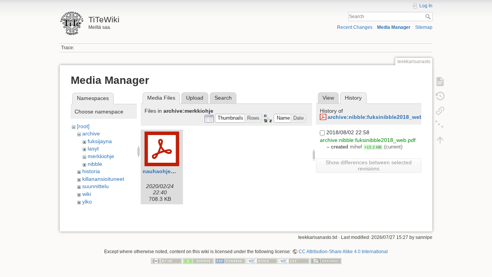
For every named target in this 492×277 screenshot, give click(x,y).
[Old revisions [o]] (440, 96)
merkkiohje (101, 156)
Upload (194, 98)
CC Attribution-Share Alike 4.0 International (343, 251)
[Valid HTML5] (262, 260)
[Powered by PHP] (230, 260)
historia (91, 171)
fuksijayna (100, 141)
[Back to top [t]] (440, 140)
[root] (83, 126)
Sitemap (423, 27)
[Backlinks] (440, 110)
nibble (95, 164)
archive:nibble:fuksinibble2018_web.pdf (380, 117)
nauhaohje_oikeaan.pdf (174, 171)
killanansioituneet (103, 179)
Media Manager (394, 27)
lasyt (93, 148)
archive (91, 133)
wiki (86, 194)
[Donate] (198, 260)
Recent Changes (354, 27)
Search (428, 16)
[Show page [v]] (440, 81)
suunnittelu (95, 186)
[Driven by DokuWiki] (326, 260)
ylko (87, 202)
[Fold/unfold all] (440, 125)
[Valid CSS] (294, 260)
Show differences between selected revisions (369, 165)
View (328, 98)
